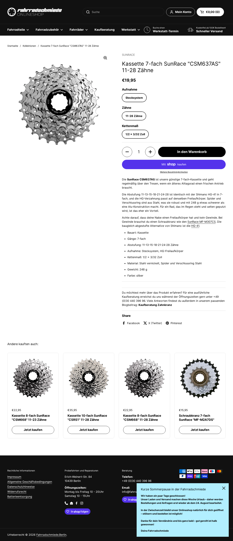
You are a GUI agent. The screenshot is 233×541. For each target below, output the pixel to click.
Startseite (12, 45)
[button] (210, 12)
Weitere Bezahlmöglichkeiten (174, 172)
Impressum (14, 476)
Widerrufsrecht (16, 491)
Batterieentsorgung (19, 496)
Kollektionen (29, 45)
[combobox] (123, 12)
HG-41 (195, 225)
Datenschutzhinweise (21, 486)
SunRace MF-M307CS (201, 221)
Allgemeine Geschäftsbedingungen (29, 481)
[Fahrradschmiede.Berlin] (34, 11)
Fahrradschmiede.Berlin (51, 534)
